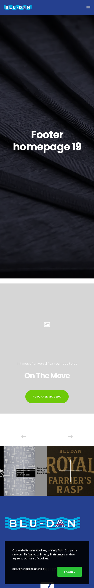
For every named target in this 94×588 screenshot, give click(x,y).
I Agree (69, 572)
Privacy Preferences (28, 569)
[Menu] (87, 7)
